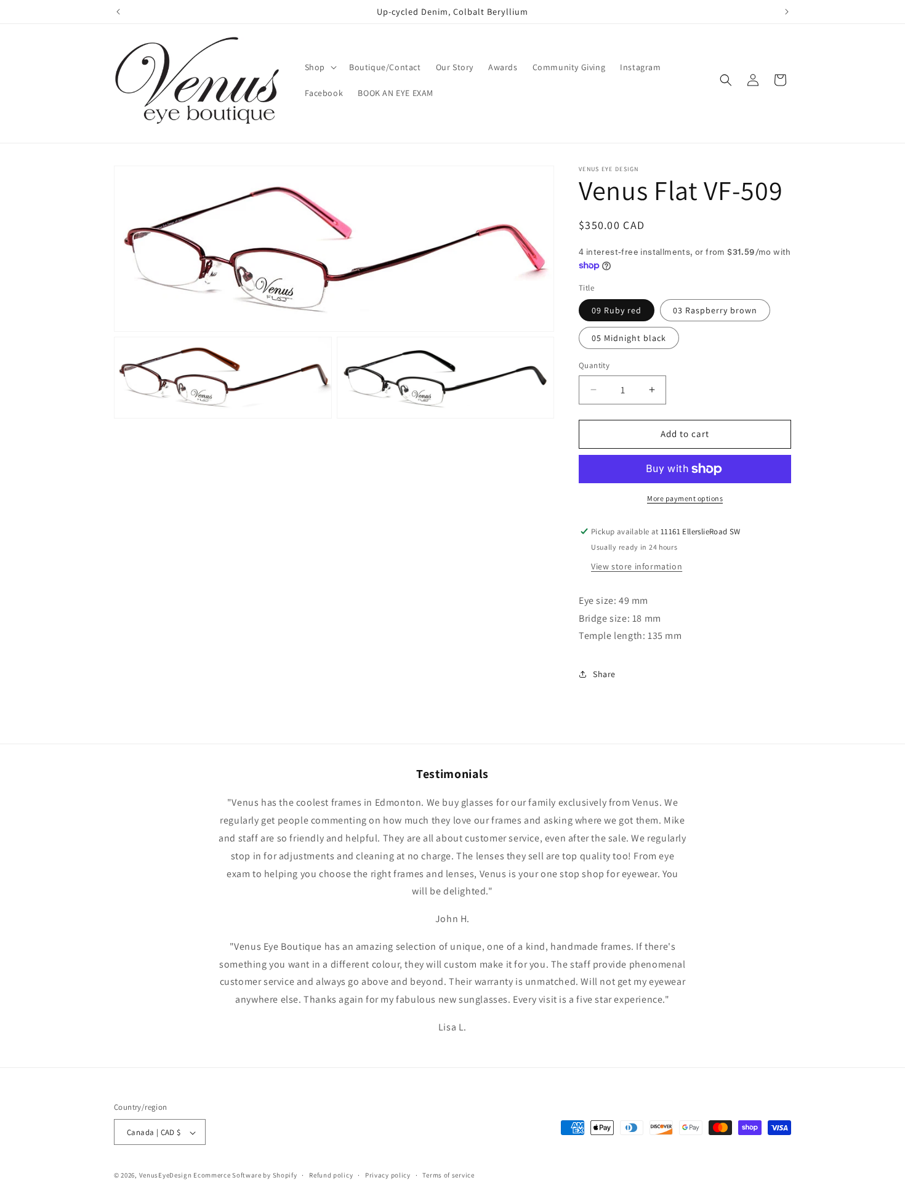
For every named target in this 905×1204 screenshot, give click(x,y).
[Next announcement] (786, 11)
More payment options (685, 498)
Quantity (594, 365)
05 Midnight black (629, 337)
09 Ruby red (617, 310)
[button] (319, 67)
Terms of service (448, 1175)
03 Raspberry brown (715, 310)
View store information (636, 566)
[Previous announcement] (118, 11)
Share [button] (604, 674)
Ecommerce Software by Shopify (245, 1175)
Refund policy (331, 1175)
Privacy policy (388, 1175)
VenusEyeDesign (165, 1175)
